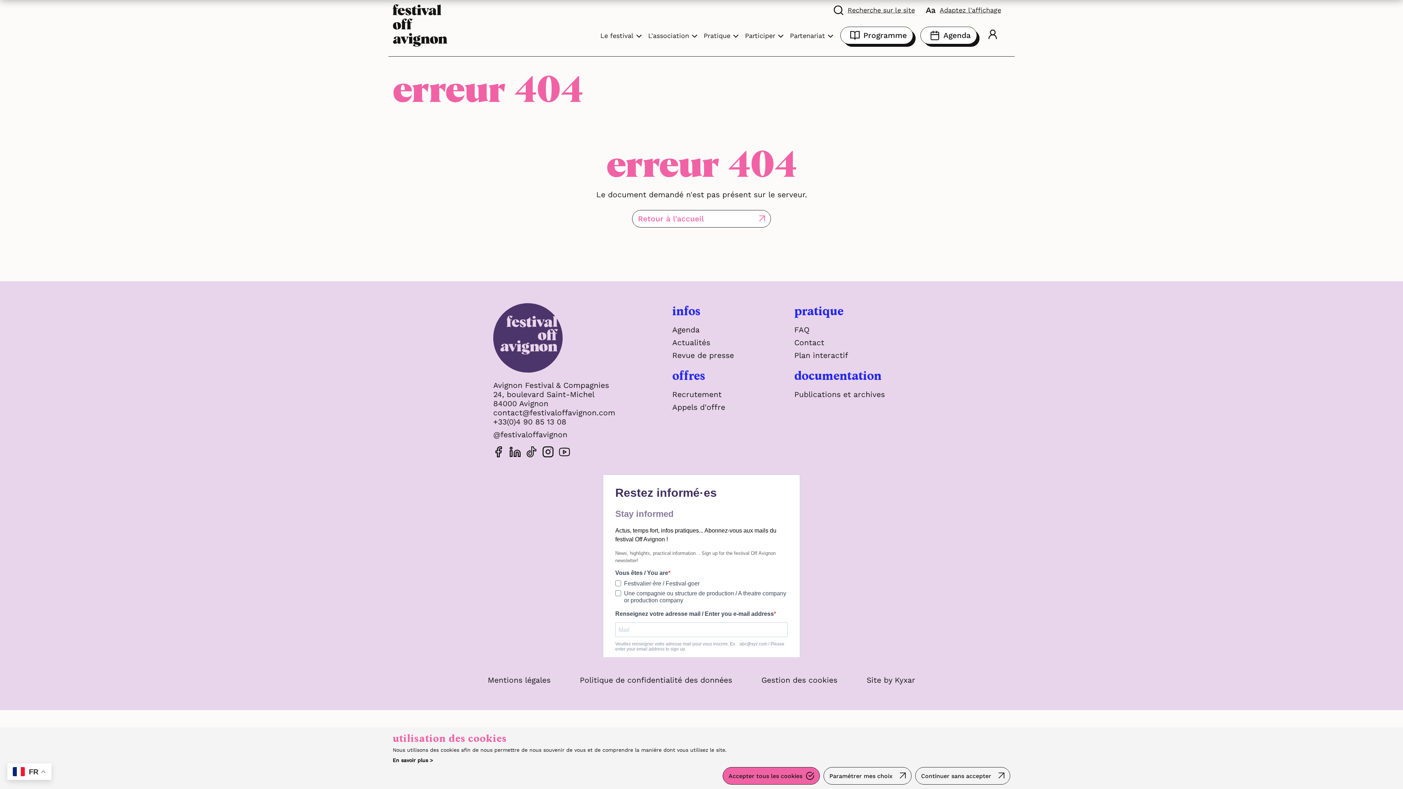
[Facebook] (498, 453)
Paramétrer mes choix (861, 776)
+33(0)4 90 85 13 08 (529, 421)
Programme (885, 35)
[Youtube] (564, 453)
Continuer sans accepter (956, 776)
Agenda (957, 35)
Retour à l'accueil (671, 218)
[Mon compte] (992, 35)
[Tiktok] (531, 453)
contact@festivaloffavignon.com (554, 412)
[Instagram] (548, 453)
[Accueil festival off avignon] (420, 24)
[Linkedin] (515, 453)
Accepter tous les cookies (765, 776)
